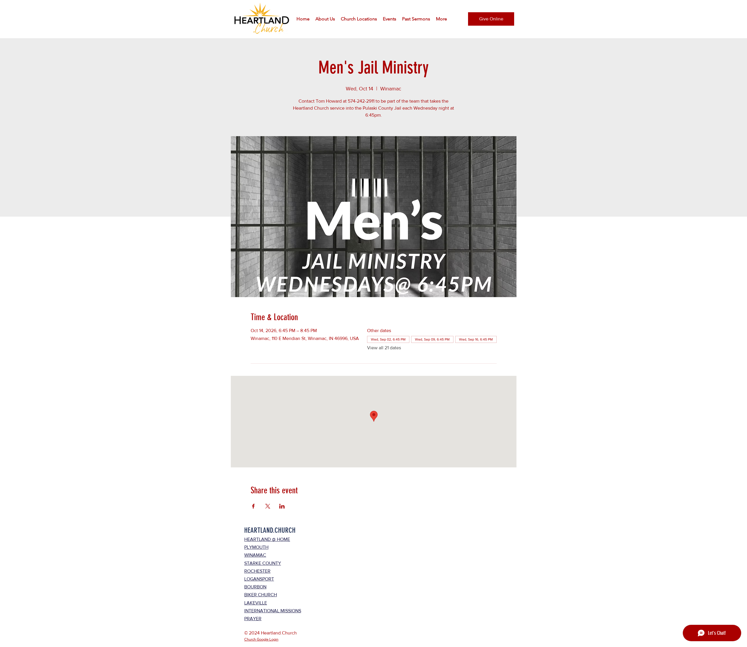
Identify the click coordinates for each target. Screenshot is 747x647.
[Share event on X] (267, 506)
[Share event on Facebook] (253, 506)
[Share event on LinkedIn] (282, 506)
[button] (325, 19)
